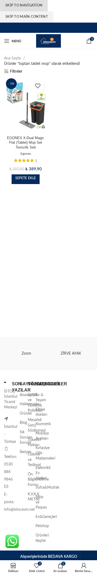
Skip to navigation (23, 5)
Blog (23, 423)
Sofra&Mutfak (47, 487)
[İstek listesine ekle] (37, 86)
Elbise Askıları (41, 412)
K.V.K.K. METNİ (34, 497)
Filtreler (16, 71)
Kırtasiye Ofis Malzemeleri (45, 453)
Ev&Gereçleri (46, 517)
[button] (26, 179)
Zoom (26, 353)
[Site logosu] (48, 41)
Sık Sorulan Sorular (26, 437)
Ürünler (26, 413)
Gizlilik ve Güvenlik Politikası (35, 403)
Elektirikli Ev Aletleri (43, 473)
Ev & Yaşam (41, 397)
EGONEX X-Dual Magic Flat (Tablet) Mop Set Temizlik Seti (25, 142)
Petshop (42, 526)
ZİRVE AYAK (71, 353)
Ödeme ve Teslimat (34, 460)
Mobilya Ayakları (42, 436)
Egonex (25, 153)
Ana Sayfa (13, 58)
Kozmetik (43, 424)
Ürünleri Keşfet (42, 538)
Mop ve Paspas (41, 502)
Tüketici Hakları (34, 442)
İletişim (26, 452)
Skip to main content (26, 17)
